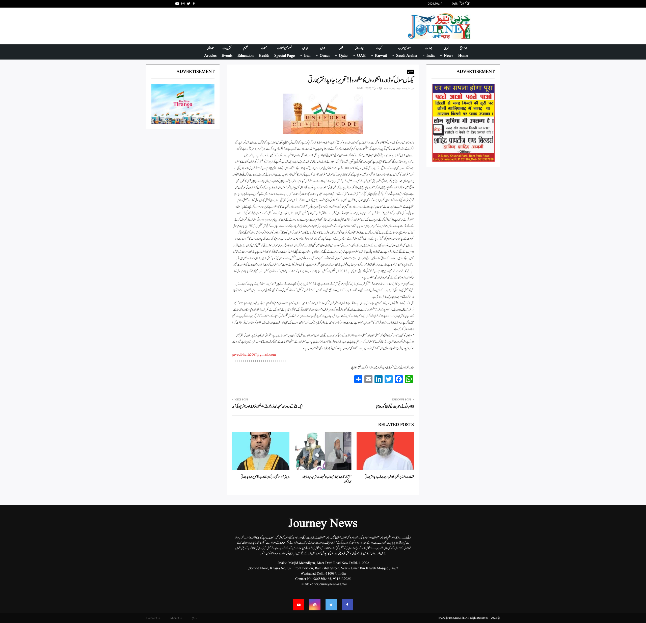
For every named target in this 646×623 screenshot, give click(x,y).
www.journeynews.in (397, 88)
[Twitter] (331, 604)
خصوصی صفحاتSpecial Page (284, 52)
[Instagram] (314, 604)
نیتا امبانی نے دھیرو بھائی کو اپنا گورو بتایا (395, 406)
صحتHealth (264, 52)
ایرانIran (306, 52)
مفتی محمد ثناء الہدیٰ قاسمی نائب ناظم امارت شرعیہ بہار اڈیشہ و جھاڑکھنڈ (327, 479)
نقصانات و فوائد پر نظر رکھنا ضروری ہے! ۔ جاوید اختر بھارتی (389, 477)
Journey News (323, 524)
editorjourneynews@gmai (328, 584)
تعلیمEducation (245, 52)
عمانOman (325, 52)
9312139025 (342, 578)
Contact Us (153, 618)
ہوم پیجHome (463, 52)
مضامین (410, 71)
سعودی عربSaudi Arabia (406, 52)
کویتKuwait (381, 52)
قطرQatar (343, 52)
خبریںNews (448, 52)
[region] (267, 26)
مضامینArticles (210, 52)
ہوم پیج (194, 618)
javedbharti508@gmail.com (254, 354)
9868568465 (322, 578)
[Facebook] (347, 604)
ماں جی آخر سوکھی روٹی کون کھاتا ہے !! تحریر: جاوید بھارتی (265, 477)
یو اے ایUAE (360, 52)
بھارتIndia (430, 52)
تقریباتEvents (227, 52)
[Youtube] (298, 604)
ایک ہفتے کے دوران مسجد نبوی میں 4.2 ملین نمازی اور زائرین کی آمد (267, 406)
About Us (176, 618)
